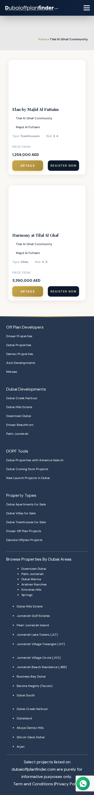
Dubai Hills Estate (19, 407)
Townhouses (30, 136)
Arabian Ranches (34, 584)
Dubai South (26, 695)
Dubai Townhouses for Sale (26, 522)
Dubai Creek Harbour (22, 398)
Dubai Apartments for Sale (26, 504)
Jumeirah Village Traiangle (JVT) (41, 644)
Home (42, 39)
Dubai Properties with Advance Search (34, 460)
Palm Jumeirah (17, 434)
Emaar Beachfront (19, 425)
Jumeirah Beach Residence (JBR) (42, 667)
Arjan (21, 747)
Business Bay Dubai (31, 676)
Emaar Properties (19, 336)
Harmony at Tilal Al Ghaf (35, 235)
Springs (27, 595)
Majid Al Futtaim (28, 127)
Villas (24, 262)
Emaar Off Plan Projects (23, 531)
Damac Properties (19, 354)
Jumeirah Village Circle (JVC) (39, 658)
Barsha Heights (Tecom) (34, 686)
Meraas (11, 372)
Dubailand (24, 718)
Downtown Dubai (18, 416)
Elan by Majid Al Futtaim (35, 109)
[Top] (82, 773)
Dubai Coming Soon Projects (27, 469)
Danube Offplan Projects (24, 540)
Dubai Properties (18, 345)
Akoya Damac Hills (30, 728)
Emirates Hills (31, 590)
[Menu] (86, 7)
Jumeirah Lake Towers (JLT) (37, 635)
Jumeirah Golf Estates (33, 616)
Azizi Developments (20, 363)
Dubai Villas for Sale (21, 513)
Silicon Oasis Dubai (31, 737)
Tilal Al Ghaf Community (34, 118)
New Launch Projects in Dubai (28, 478)
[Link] (32, 8)
